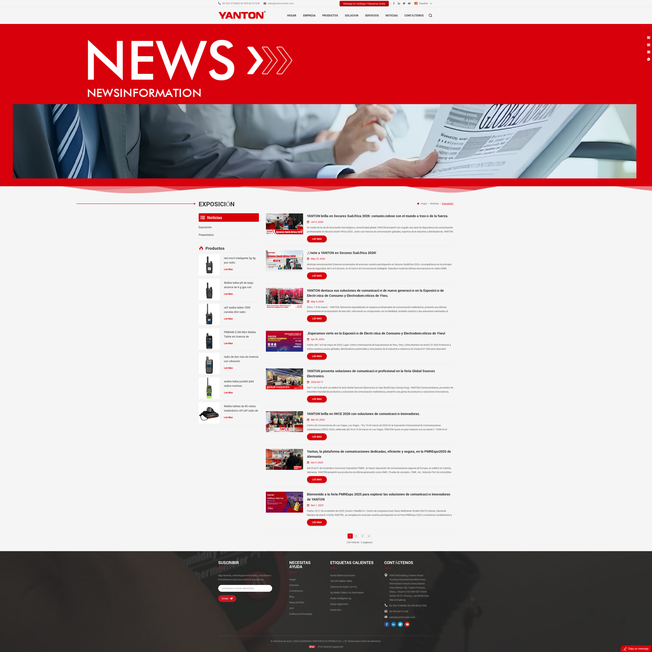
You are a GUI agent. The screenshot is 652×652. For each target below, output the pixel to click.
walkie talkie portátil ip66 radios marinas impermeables (239, 384)
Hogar (291, 15)
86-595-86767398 (250, 3)
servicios (372, 15)
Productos (330, 15)
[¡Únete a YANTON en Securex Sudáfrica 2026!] (284, 260)
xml (291, 608)
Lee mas (317, 238)
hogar (292, 579)
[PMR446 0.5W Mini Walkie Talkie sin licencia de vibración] (209, 338)
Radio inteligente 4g (340, 598)
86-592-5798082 (231, 3)
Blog (291, 596)
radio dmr (335, 610)
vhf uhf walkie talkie (341, 581)
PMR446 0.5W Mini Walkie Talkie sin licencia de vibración (240, 335)
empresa (309, 15)
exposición (205, 227)
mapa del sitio (296, 602)
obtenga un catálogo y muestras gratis (364, 3)
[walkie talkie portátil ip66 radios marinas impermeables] (209, 388)
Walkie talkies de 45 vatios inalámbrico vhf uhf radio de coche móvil (241, 409)
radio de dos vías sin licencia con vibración (241, 359)
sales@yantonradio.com (281, 3)
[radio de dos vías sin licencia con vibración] (209, 363)
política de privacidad (300, 614)
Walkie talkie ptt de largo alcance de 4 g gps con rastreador (238, 285)
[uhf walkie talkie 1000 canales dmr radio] (209, 314)
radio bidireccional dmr (342, 575)
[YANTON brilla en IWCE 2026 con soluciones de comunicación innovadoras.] (284, 421)
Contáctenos (414, 15)
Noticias (392, 15)
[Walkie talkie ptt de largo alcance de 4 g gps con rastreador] (209, 289)
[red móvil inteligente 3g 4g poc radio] (209, 264)
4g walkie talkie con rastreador (347, 592)
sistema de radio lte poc (343, 586)
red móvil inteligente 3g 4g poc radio (240, 260)
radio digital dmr (339, 604)
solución (351, 15)
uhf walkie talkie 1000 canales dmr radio (237, 310)
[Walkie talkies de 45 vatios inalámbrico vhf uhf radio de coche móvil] (209, 412)
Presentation (206, 235)
